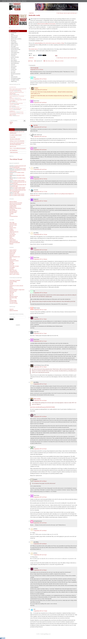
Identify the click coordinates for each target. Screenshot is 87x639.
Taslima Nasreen (14, 76)
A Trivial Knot (13, 32)
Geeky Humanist (14, 51)
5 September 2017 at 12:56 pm (40, 292)
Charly (16, 101)
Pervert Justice (14, 66)
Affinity (12, 34)
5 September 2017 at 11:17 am (40, 191)
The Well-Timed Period (14, 272)
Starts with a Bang (13, 297)
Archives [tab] (24, 129)
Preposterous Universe (14, 260)
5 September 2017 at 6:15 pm (40, 554)
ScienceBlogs (12, 267)
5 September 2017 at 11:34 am (40, 201)
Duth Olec (36, 125)
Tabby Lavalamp (37, 398)
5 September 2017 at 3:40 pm (40, 481)
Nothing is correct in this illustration (17, 141)
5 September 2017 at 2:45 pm (40, 416)
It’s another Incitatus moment (20, 168)
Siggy (18, 104)
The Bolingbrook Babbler (16, 78)
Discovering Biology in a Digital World (17, 289)
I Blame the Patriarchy (14, 231)
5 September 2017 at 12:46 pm (40, 259)
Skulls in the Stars (13, 270)
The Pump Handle (13, 301)
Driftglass (11, 229)
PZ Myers (18, 94)
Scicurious (12, 264)
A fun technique (13, 105)
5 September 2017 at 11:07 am (40, 178)
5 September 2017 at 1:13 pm (40, 309)
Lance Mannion (13, 234)
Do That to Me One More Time (16, 108)
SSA (10, 215)
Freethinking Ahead (15, 48)
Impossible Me (14, 54)
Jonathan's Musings (15, 57)
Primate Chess (14, 69)
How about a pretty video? (15, 139)
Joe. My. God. (12, 233)
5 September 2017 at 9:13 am (40, 127)
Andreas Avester (14, 37)
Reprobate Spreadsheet (15, 73)
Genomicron (12, 254)
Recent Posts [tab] (11, 129)
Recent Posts (24, 1)
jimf (10, 194)
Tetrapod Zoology (13, 300)
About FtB (4, 1)
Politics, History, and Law (49, 60)
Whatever (11, 243)
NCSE (11, 258)
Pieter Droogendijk (34, 67)
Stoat (11, 299)
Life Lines (11, 293)
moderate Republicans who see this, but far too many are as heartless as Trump (49, 43)
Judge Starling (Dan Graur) (15, 256)
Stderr (12, 75)
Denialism (11, 288)
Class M (11, 284)
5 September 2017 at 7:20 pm (40, 570)
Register (11, 122)
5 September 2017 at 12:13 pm (40, 249)
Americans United (13, 225)
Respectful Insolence (14, 296)
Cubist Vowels (13, 41)
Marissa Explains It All (15, 61)
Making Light (12, 235)
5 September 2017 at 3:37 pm (40, 448)
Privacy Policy (9, 1)
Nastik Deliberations (15, 63)
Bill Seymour (13, 40)
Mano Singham (14, 60)
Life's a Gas (13, 58)
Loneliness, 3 (12, 111)
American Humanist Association (16, 202)
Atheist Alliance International (15, 204)
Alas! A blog (12, 222)
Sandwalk (11, 213)
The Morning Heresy (14, 216)
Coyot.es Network (13, 250)
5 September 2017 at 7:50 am (40, 79)
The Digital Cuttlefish (15, 79)
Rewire (11, 237)
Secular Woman (13, 239)
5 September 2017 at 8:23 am (40, 89)
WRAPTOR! (31, 13)
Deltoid (11, 287)
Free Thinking (12, 209)
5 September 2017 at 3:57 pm (40, 497)
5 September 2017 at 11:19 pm (40, 611)
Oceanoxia (13, 64)
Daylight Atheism (14, 43)
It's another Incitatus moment (16, 135)
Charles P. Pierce (13, 227)
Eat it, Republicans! (13, 150)
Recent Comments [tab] (18, 129)
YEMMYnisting (14, 81)
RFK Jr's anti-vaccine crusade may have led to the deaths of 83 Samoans (18, 89)
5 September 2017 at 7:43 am (36, 69)
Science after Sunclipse (14, 266)
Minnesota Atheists (13, 210)
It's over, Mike (12, 137)
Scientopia (12, 268)
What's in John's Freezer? (14, 274)
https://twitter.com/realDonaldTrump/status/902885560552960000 (42, 407)
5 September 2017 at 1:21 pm (40, 341)
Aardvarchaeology (13, 281)
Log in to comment (60, 60)
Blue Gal (11, 226)
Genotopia (12, 255)
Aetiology (11, 283)
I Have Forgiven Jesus (15, 52)
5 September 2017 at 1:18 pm (40, 319)
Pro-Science (13, 70)
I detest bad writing (14, 152)
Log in (11, 123)
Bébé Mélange (18, 109)
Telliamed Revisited (13, 271)
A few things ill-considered (15, 280)
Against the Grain (14, 35)
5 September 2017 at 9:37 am (40, 169)
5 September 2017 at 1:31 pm (40, 384)
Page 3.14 (11, 295)
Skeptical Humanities (14, 241)
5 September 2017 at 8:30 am (40, 102)
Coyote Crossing (13, 251)
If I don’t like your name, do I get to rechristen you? (67, 13)
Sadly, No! (11, 238)
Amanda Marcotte (13, 223)
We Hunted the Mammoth (15, 242)
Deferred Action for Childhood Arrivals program (46, 23)
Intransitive (13, 55)
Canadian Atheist (13, 205)
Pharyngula (13, 67)
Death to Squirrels (14, 44)
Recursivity (13, 72)
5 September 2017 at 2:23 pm (40, 400)
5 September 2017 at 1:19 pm (40, 333)
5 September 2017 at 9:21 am (40, 136)
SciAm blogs (12, 263)
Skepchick (11, 309)
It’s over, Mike (16, 192)
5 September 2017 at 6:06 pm (40, 543)
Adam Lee (19, 98)
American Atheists (13, 201)
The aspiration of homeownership (16, 103)
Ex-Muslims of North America (15, 208)
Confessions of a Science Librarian (16, 285)
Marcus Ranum (17, 106)
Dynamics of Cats (13, 291)
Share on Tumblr (40, 55)
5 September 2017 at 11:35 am (40, 234)
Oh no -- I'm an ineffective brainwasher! (18, 148)
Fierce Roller (13, 46)
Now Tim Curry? (13, 146)
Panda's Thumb (13, 259)
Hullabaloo (12, 230)
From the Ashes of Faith (15, 49)
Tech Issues (14, 1)
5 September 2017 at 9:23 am (40, 149)
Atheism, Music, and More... (16, 38)
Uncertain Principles (14, 303)
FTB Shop (19, 1)
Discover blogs (12, 252)
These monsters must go (33, 49)
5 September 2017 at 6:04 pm (40, 530)
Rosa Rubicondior (13, 212)
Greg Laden (12, 292)
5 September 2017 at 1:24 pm (40, 367)
